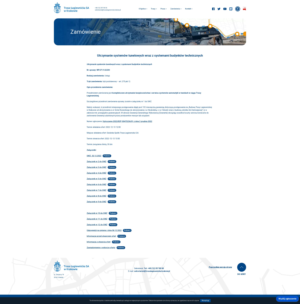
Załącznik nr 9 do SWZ (96, 202)
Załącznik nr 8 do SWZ (96, 196)
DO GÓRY (241, 274)
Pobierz (107, 156)
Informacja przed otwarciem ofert (101, 236)
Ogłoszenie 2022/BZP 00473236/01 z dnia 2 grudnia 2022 (127, 121)
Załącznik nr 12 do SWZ (97, 225)
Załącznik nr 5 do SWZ (96, 179)
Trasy (153, 9)
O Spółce (142, 9)
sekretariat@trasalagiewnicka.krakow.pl (108, 10)
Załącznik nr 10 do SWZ (97, 213)
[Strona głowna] (71, 8)
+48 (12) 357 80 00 (101, 8)
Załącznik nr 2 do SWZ (96, 161)
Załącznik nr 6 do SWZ (96, 184)
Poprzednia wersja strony (220, 267)
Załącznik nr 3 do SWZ (96, 167)
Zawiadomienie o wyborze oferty (101, 248)
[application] (287, 299)
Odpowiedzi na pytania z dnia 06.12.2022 (104, 230)
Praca (163, 9)
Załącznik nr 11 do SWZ (97, 219)
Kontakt (188, 9)
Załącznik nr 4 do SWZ (96, 173)
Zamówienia (175, 9)
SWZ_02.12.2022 (94, 156)
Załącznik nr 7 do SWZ (96, 190)
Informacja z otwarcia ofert (99, 242)
